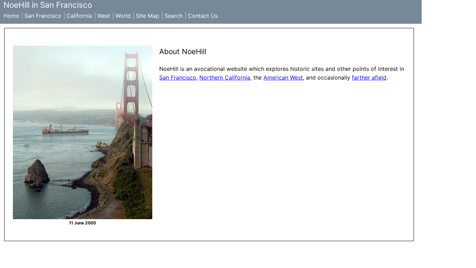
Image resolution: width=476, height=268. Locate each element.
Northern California (224, 77)
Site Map (147, 15)
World (123, 15)
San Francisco (42, 15)
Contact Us (203, 15)
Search (173, 15)
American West (283, 77)
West (103, 15)
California (79, 15)
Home (11, 15)
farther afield (369, 77)
